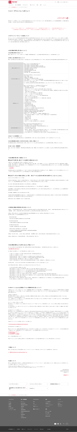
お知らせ (59, 403)
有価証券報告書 (23, 409)
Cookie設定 (49, 429)
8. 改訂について (60, 29)
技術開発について (48, 403)
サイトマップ (36, 429)
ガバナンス (34, 404)
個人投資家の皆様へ (24, 417)
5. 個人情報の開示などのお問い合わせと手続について (20, 29)
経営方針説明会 (23, 403)
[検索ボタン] (55, 2)
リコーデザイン (48, 406)
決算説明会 (22, 406)
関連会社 (10, 404)
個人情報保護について (15, 7)
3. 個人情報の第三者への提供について (44, 28)
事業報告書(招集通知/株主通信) (25, 411)
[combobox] (50, 2)
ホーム (10, 7)
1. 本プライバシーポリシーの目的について (17, 28)
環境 (33, 401)
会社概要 (10, 403)
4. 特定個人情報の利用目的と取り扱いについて (58, 28)
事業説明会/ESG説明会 (24, 404)
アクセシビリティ (29, 429)
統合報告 (10, 406)
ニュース (59, 399)
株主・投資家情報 (24, 399)
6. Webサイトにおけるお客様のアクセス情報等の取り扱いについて (40, 29)
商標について (23, 429)
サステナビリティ (36, 399)
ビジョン (10, 401)
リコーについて (11, 399)
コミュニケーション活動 (12, 409)
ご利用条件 (18, 429)
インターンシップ (48, 414)
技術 (46, 399)
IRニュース (22, 401)
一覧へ (64, 423)
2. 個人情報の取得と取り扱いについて (31, 28)
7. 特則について (54, 29)
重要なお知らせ (60, 404)
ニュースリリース (60, 401)
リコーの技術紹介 (48, 401)
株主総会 (22, 412)
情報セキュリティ (35, 406)
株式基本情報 (23, 414)
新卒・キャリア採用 (48, 411)
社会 (33, 403)
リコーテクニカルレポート (49, 404)
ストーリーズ (60, 406)
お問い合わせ (42, 429)
